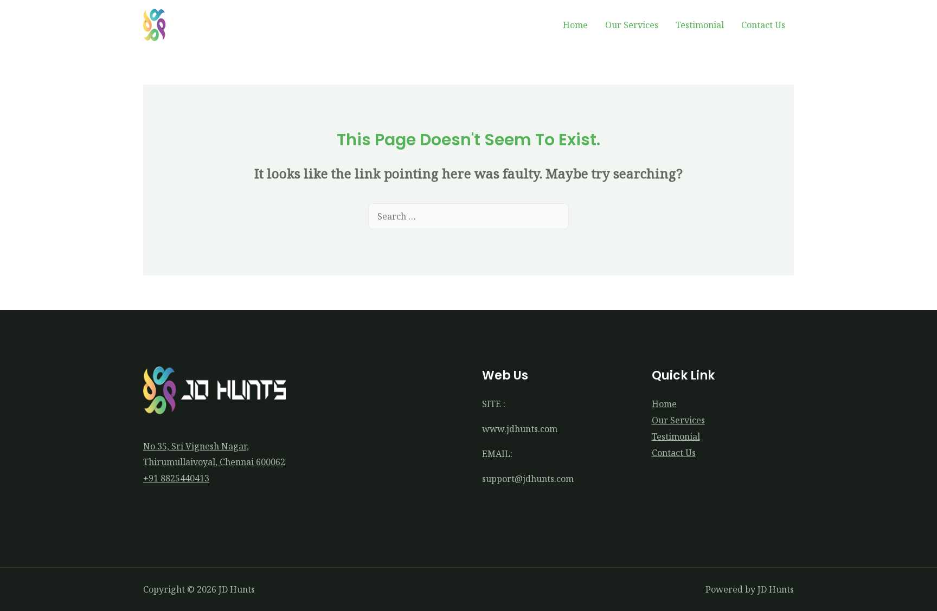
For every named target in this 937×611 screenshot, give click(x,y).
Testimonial (700, 25)
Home (575, 25)
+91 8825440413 (176, 478)
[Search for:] (468, 216)
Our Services (631, 25)
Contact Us (763, 25)
